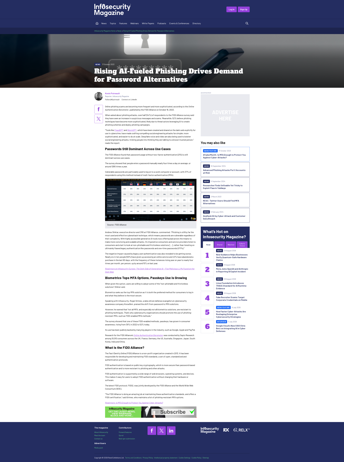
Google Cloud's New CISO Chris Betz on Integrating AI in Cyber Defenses (230, 328)
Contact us (98, 439)
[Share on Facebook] (98, 109)
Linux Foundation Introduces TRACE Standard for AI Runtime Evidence (231, 286)
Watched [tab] (231, 245)
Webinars (134, 23)
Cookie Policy (196, 458)
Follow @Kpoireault (112, 99)
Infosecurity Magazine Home (105, 31)
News (104, 23)
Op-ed (121, 435)
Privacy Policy (148, 458)
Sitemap (206, 458)
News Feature (210, 151)
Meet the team (99, 435)
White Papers (148, 23)
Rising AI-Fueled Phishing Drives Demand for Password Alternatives (148, 31)
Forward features (125, 432)
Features (123, 23)
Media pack (98, 448)
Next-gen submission (127, 439)
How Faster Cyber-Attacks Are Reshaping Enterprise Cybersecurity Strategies (231, 314)
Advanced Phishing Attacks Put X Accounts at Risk (224, 171)
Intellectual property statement (166, 458)
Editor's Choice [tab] (242, 245)
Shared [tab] (219, 245)
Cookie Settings (184, 458)
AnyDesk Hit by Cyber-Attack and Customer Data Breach (224, 217)
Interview (221, 322)
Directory (196, 23)
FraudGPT (118, 130)
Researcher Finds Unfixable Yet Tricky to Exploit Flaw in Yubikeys (223, 186)
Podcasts (161, 23)
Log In (231, 9)
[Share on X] (98, 119)
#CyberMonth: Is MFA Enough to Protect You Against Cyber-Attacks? (224, 156)
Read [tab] (208, 245)
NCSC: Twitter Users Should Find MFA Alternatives (221, 202)
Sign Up (243, 9)
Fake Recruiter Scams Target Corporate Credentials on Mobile (231, 298)
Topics (113, 23)
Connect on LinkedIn (129, 99)
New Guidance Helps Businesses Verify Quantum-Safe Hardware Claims (232, 257)
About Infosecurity (101, 432)
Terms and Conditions (133, 458)
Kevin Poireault (112, 93)
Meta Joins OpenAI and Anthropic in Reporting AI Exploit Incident (232, 270)
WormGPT (132, 130)
